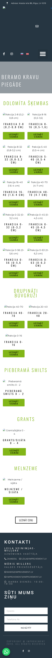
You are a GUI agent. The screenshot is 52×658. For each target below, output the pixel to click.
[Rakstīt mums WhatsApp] (6, 652)
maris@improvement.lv (20, 572)
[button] (43, 54)
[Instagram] (11, 54)
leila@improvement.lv (34, 558)
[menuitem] (22, 54)
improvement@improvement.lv (24, 576)
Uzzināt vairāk (14, 135)
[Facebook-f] (4, 54)
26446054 (11, 558)
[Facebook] (23, 651)
